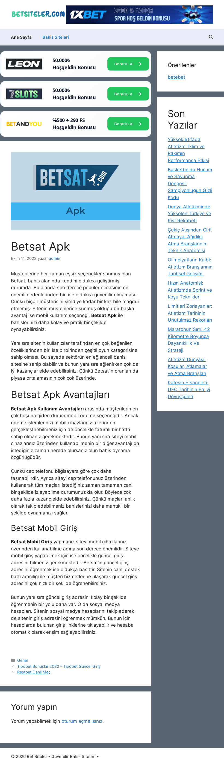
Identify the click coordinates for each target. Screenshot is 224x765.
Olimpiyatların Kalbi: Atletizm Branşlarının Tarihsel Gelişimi (190, 266)
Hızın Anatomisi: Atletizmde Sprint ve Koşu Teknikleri (190, 290)
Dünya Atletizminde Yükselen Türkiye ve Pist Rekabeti (189, 213)
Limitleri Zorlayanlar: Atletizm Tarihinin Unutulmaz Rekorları (190, 313)
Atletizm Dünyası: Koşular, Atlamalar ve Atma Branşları (187, 366)
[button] (211, 37)
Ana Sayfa (21, 37)
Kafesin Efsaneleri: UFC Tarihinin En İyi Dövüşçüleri (189, 389)
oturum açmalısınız (81, 721)
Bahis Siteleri (56, 37)
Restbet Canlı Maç (34, 672)
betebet (176, 77)
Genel (22, 660)
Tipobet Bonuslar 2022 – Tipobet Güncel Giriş (59, 666)
